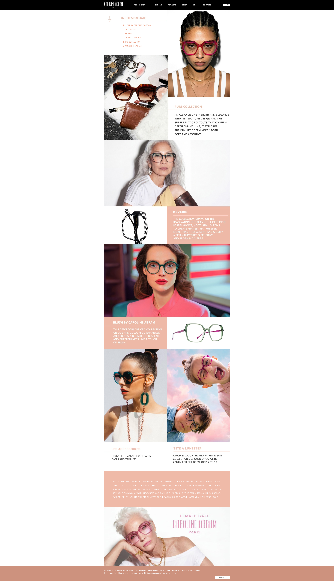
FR (224, 5)
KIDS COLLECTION (132, 41)
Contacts (207, 5)
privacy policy (171, 573)
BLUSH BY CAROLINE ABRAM (137, 25)
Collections (156, 5)
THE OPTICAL (130, 29)
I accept (222, 577)
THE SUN (127, 33)
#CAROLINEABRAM (132, 46)
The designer (139, 5)
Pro (195, 5)
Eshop (184, 5)
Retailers (172, 5)
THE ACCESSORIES (132, 37)
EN (228, 5)
